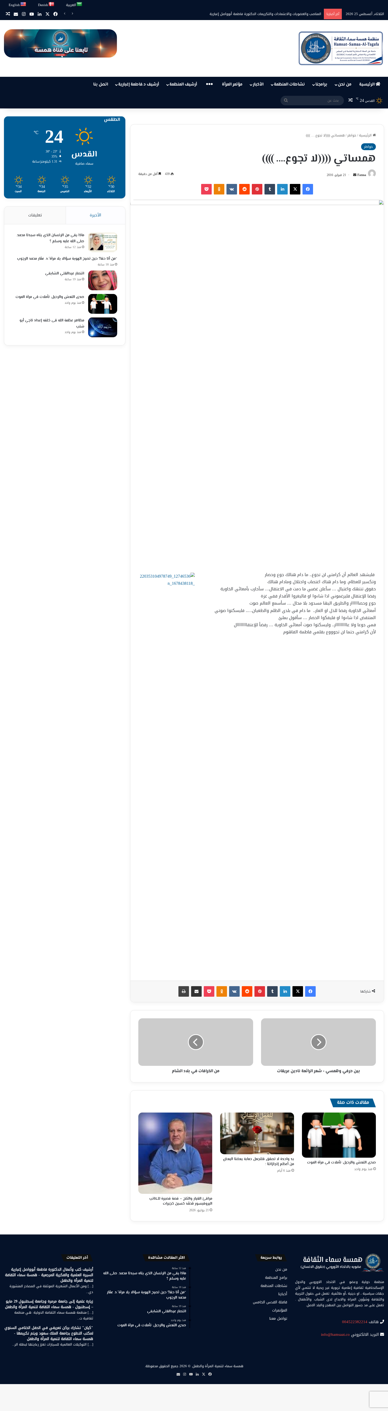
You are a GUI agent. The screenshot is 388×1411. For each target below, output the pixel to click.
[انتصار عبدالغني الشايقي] (102, 280)
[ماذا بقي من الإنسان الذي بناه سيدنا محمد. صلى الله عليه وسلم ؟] (102, 242)
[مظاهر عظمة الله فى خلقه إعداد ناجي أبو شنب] (102, 327)
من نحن (345, 84)
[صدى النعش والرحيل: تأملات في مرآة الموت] (339, 1135)
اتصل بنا (100, 84)
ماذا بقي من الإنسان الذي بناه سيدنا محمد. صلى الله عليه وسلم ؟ (50, 238)
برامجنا (321, 84)
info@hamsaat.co (335, 1334)
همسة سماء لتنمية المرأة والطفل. (217, 1366)
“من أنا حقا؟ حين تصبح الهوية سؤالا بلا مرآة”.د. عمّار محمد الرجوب (67, 259)
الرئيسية (367, 84)
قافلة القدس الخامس (270, 1302)
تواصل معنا (278, 1318)
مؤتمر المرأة (232, 84)
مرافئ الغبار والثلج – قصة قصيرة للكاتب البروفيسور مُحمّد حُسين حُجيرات (180, 1201)
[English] (23, 4)
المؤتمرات (279, 1310)
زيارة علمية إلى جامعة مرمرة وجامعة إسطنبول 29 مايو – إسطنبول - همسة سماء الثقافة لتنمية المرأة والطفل (49, 1304)
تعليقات (35, 215)
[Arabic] (80, 4)
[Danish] (52, 4)
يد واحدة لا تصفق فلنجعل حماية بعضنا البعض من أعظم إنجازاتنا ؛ (258, 1161)
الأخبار (258, 84)
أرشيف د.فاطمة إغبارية (138, 84)
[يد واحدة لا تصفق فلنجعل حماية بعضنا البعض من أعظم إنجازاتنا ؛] (257, 1133)
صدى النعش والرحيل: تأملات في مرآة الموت (341, 1163)
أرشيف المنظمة (183, 84)
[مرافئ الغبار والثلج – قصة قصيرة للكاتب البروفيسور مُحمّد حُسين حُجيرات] (175, 1153)
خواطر (351, 135)
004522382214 (354, 1322)
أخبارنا (282, 1294)
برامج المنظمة (276, 1277)
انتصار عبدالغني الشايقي (64, 274)
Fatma (361, 175)
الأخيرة (95, 215)
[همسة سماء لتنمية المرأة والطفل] (340, 48)
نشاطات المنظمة (289, 84)
